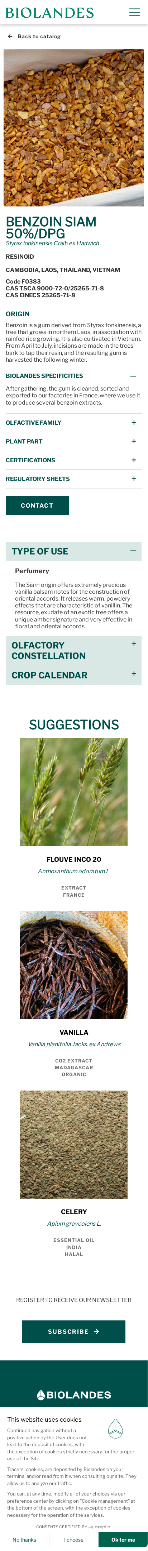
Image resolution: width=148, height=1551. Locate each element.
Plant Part (24, 441)
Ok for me (123, 1540)
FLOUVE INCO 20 (74, 859)
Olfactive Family (34, 422)
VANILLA (74, 1032)
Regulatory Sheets (38, 479)
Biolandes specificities (44, 376)
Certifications (30, 460)
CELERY (74, 1212)
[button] (74, 376)
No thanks (24, 1540)
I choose (73, 1540)
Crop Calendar (49, 675)
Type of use (39, 551)
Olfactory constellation (48, 650)
